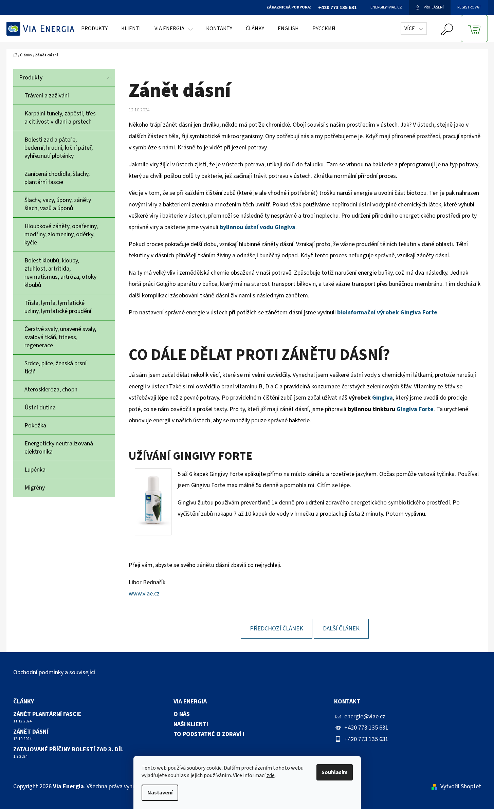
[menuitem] (94, 28)
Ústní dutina (40, 407)
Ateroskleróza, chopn (50, 389)
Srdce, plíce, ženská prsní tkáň (55, 367)
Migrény (34, 487)
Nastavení (159, 792)
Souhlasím (335, 772)
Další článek (341, 628)
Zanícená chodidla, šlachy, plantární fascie (57, 178)
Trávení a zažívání (46, 95)
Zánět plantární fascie (47, 714)
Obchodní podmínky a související (54, 672)
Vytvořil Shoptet (460, 786)
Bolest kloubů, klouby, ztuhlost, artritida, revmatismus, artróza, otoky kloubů (60, 272)
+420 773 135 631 (366, 727)
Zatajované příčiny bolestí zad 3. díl (68, 749)
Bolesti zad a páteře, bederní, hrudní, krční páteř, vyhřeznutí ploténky (58, 147)
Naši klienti (190, 724)
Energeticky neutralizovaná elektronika (58, 447)
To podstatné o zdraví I (208, 734)
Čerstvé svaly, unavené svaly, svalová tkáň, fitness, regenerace (60, 337)
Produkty (30, 77)
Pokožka (35, 425)
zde (271, 775)
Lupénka (34, 469)
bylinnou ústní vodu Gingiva (257, 227)
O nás (181, 714)
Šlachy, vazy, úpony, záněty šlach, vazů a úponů (57, 204)
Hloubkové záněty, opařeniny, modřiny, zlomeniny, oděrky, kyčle (61, 234)
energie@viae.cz (364, 716)
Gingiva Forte (415, 409)
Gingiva (382, 397)
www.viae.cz (144, 593)
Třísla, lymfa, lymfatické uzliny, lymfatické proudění (57, 307)
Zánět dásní (30, 732)
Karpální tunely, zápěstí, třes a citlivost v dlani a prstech (60, 117)
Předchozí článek (276, 628)
